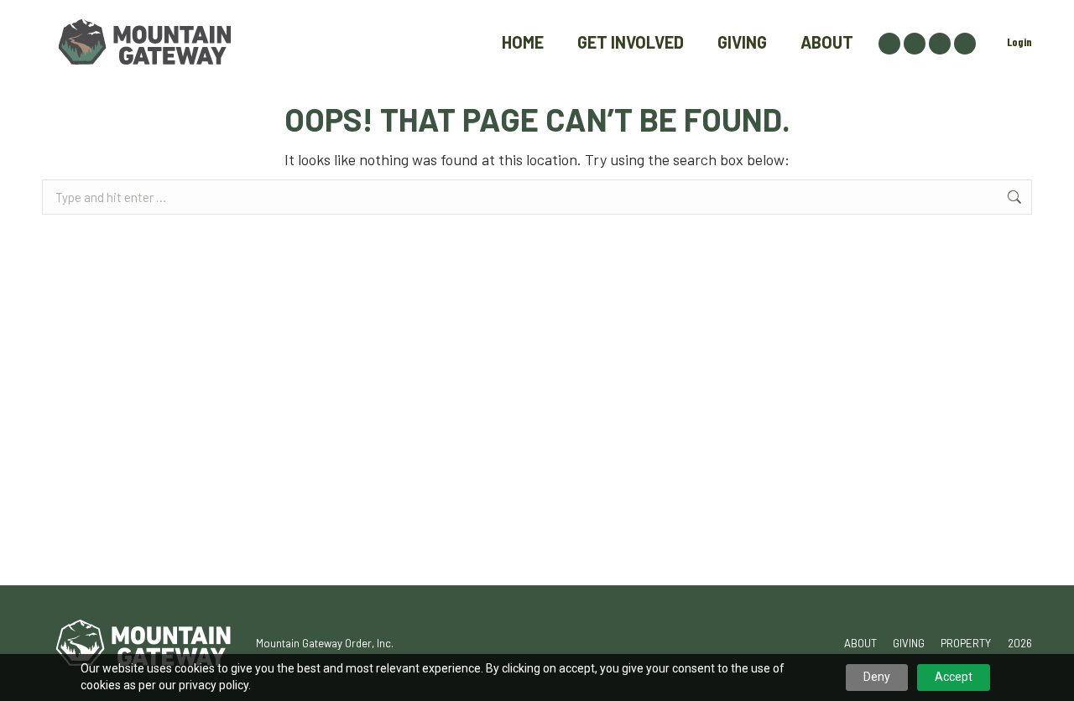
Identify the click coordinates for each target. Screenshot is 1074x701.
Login (1019, 41)
